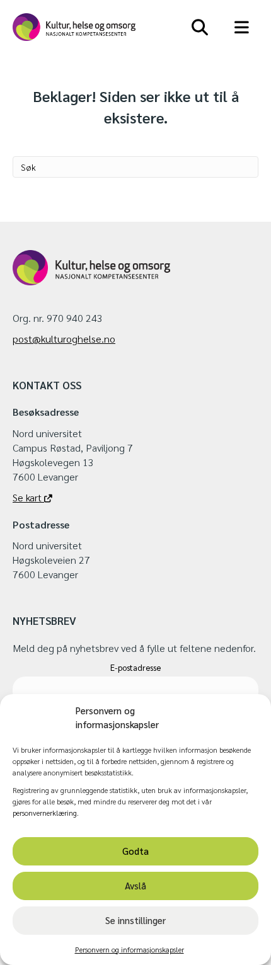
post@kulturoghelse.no (64, 338)
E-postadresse (135, 667)
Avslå (135, 885)
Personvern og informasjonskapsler (129, 949)
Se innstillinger (135, 920)
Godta (135, 851)
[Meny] (242, 27)
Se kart (28, 497)
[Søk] (200, 27)
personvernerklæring (45, 813)
